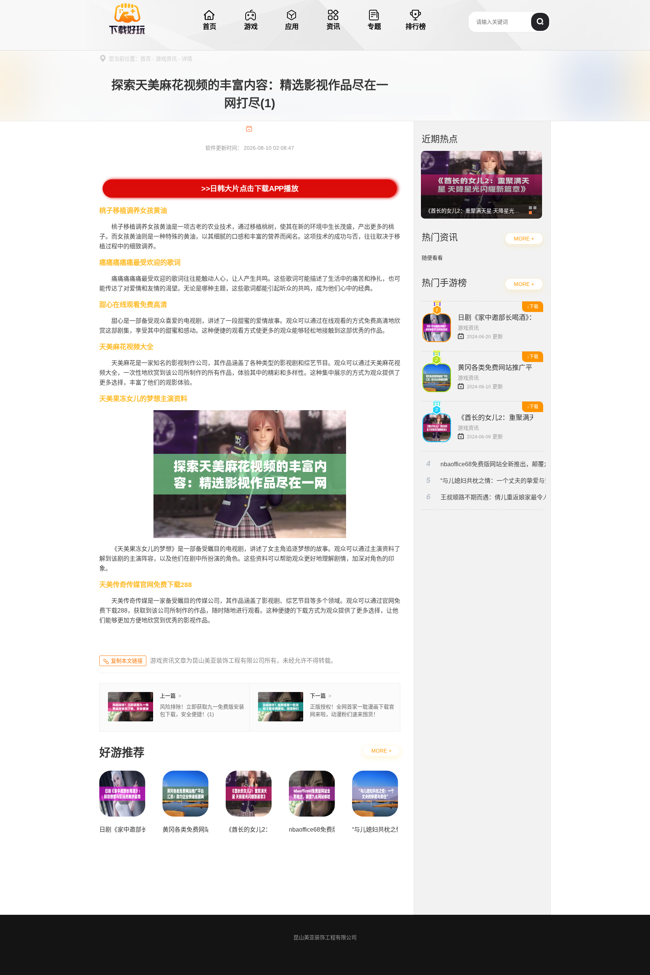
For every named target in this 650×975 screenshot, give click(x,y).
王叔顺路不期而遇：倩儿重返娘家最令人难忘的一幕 (486, 497)
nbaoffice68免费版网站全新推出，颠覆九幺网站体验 (486, 464)
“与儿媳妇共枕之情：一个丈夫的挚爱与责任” (486, 480)
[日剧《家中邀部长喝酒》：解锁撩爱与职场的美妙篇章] (481, 155)
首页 (145, 59)
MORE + (381, 751)
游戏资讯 (166, 59)
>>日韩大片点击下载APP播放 (250, 188)
